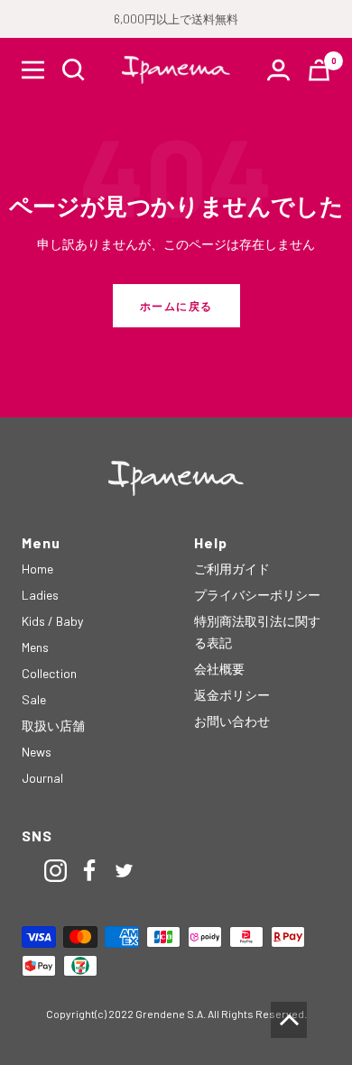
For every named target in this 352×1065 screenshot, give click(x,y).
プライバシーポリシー (257, 594)
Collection (49, 673)
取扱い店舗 (53, 725)
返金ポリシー (232, 694)
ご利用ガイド (232, 568)
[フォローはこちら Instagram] (56, 871)
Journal (42, 777)
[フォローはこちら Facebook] (90, 871)
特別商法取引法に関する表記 (257, 631)
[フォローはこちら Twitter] (124, 871)
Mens (35, 647)
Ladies (40, 594)
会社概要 (219, 668)
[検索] (73, 70)
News (36, 751)
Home (37, 568)
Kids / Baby (52, 621)
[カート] (319, 70)
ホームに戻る (176, 305)
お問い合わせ (232, 721)
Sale (34, 699)
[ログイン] (278, 70)
